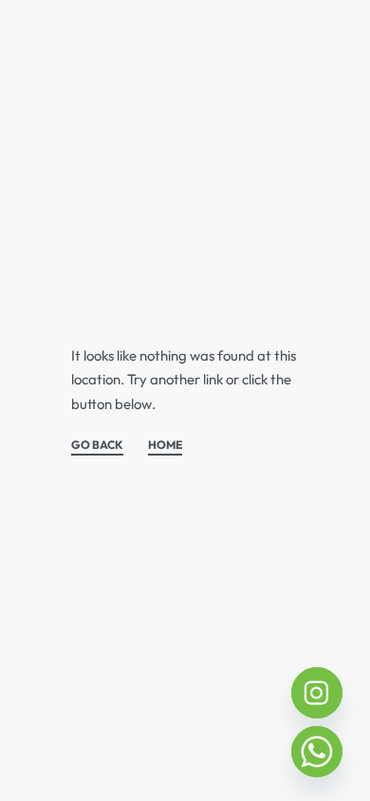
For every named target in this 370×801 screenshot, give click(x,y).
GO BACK (97, 445)
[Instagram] (316, 692)
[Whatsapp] (316, 751)
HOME (165, 445)
